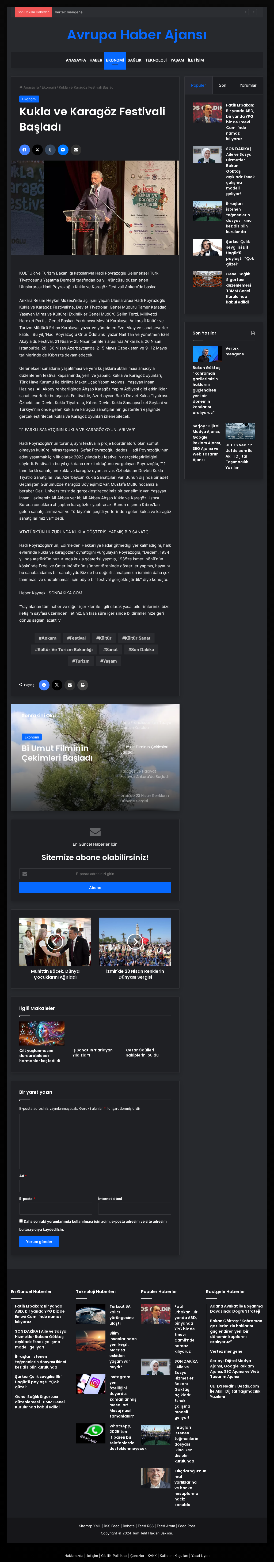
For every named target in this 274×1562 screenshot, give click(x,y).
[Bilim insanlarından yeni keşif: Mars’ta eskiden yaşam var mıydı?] (90, 1341)
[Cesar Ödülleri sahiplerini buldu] (149, 1033)
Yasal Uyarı (200, 1555)
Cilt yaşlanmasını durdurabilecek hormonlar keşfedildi (39, 1055)
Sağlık (135, 60)
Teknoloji (156, 60)
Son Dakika (142, 649)
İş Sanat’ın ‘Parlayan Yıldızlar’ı (93, 1052)
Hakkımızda (73, 1555)
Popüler (198, 85)
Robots (129, 1526)
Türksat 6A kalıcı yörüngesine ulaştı (121, 1315)
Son (222, 85)
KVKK (152, 1555)
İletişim (196, 60)
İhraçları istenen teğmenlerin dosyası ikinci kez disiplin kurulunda (239, 217)
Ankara (48, 638)
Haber (96, 60)
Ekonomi (115, 60)
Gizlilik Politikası (114, 1555)
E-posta (27, 1198)
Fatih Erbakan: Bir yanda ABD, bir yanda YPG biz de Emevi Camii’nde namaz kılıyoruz (240, 122)
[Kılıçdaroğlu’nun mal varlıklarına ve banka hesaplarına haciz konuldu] (155, 1478)
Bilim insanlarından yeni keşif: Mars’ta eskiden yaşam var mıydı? (123, 1350)
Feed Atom (166, 1526)
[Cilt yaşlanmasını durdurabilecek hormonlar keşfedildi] (42, 1033)
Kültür (105, 638)
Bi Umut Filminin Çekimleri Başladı (57, 752)
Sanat (112, 649)
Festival (78, 638)
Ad (23, 1176)
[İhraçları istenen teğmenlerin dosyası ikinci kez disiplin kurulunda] (207, 211)
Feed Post (186, 1526)
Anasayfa (76, 60)
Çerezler (137, 1555)
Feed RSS (146, 1526)
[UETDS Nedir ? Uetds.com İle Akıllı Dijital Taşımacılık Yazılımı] (240, 431)
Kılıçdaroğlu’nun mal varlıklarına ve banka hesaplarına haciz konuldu (190, 1487)
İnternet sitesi (110, 1198)
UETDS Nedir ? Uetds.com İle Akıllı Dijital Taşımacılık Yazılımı (239, 456)
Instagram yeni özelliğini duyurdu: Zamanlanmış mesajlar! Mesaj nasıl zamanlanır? (122, 1396)
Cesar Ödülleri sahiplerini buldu (142, 1052)
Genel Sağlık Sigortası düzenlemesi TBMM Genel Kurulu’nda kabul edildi (238, 288)
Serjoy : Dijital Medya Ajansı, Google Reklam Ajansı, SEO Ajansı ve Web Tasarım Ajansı (207, 442)
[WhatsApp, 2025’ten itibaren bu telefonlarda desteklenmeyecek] (90, 1433)
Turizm (82, 661)
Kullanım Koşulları (174, 1555)
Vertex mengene (69, 12)
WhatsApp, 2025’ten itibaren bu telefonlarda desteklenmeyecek (128, 1437)
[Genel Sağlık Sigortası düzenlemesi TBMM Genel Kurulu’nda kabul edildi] (207, 279)
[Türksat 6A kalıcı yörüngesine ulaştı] (90, 1314)
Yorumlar (248, 85)
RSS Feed (112, 1526)
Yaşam (177, 60)
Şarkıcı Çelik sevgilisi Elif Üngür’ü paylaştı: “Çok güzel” (240, 253)
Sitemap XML (90, 1526)
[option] (95, 757)
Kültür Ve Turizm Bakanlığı (65, 649)
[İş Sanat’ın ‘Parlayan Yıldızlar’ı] (95, 1033)
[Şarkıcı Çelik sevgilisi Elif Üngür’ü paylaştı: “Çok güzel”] (207, 247)
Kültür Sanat (137, 638)
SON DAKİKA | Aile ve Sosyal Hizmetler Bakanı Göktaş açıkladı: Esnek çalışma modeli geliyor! (240, 171)
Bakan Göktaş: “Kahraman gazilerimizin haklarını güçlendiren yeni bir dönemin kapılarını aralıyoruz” (207, 390)
